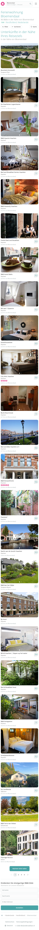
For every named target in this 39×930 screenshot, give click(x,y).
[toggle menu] (36, 4)
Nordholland (11, 22)
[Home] (2, 915)
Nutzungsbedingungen (24, 922)
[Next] (35, 56)
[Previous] (4, 56)
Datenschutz (9, 922)
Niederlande (23, 22)
